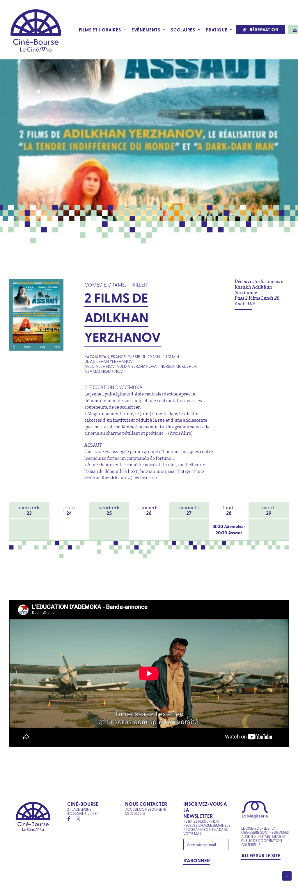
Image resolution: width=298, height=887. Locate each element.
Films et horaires (100, 29)
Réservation (264, 29)
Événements (146, 29)
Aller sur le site (261, 855)
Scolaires (183, 29)
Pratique (216, 29)
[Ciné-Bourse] (35, 30)
